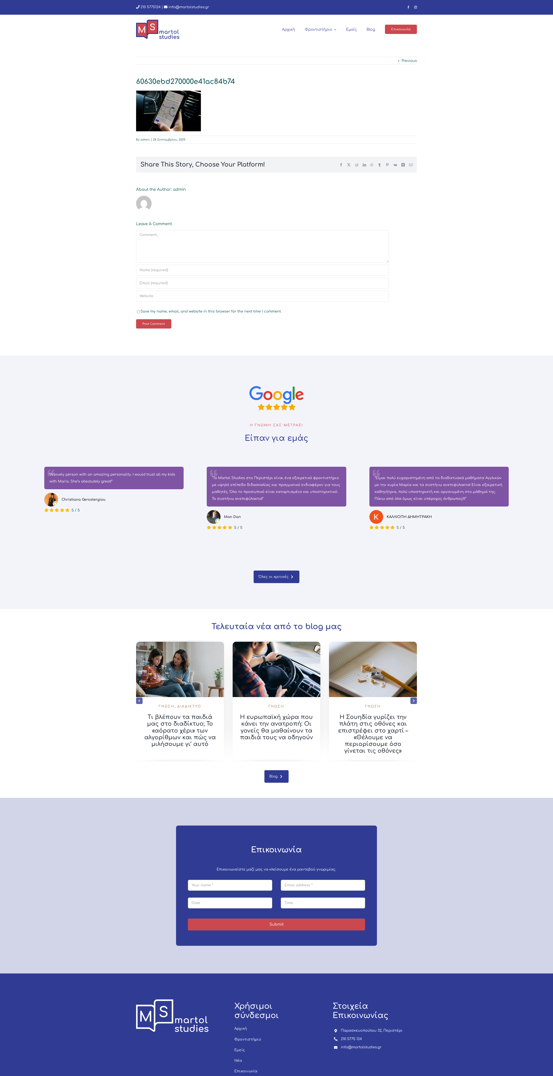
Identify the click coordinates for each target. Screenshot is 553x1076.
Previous (409, 61)
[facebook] (408, 7)
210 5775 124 (351, 1039)
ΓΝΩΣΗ (167, 706)
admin (145, 139)
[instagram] (415, 7)
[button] (139, 701)
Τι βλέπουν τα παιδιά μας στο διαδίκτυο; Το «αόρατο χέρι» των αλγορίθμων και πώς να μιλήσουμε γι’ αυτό (180, 730)
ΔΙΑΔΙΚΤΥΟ (189, 706)
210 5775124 (150, 7)
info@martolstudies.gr (188, 7)
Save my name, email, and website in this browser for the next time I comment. (210, 311)
